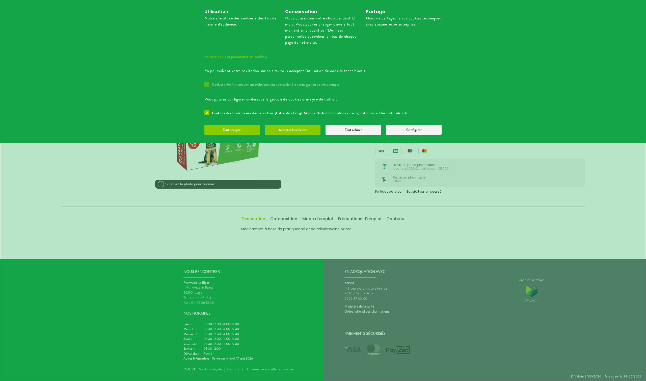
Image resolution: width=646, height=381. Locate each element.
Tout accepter (232, 129)
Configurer (414, 129)
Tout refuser (353, 129)
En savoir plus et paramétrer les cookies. (235, 57)
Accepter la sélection (293, 129)
